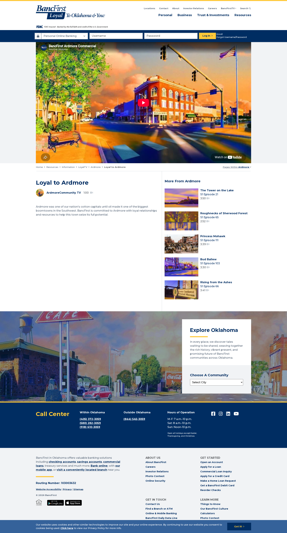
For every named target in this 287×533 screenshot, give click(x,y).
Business (185, 15)
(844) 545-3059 (134, 419)
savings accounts (89, 461)
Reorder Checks (210, 490)
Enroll (220, 34)
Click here (66, 528)
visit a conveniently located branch (82, 469)
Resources (243, 15)
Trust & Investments (213, 15)
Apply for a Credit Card (214, 476)
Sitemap (78, 489)
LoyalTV (82, 167)
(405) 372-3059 (90, 419)
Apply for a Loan (210, 466)
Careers (212, 8)
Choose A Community (209, 375)
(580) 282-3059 (90, 423)
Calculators (207, 513)
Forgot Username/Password (232, 37)
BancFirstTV (228, 8)
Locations (149, 8)
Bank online (99, 465)
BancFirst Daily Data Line (161, 518)
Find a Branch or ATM (159, 508)
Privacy (67, 489)
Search (245, 8)
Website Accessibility (48, 489)
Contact (163, 8)
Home (39, 167)
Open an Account (211, 462)
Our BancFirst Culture (214, 508)
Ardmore (96, 167)
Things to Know (210, 504)
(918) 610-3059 (90, 427)
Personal (165, 15)
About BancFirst (155, 462)
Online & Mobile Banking (161, 513)
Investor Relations (193, 8)
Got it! (238, 526)
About (175, 8)
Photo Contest (154, 476)
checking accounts (62, 461)
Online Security (155, 480)
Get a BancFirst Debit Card (217, 485)
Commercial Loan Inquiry (216, 471)
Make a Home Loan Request (218, 480)
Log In (206, 35)
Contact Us (152, 504)
